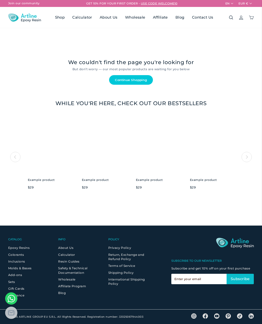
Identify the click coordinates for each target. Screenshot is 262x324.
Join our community (24, 3)
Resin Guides (68, 261)
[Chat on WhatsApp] (11, 298)
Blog (179, 17)
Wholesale (135, 17)
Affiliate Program (72, 286)
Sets (11, 282)
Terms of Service (121, 266)
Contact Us (202, 17)
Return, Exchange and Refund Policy (126, 257)
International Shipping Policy (126, 281)
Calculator (82, 17)
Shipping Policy (121, 273)
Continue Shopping (131, 80)
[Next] (247, 157)
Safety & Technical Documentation (72, 270)
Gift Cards (16, 289)
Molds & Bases (20, 268)
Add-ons (15, 275)
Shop (60, 17)
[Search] (231, 17)
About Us (108, 17)
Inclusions (16, 261)
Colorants (16, 255)
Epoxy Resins (19, 248)
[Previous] (15, 157)
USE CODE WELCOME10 (159, 3)
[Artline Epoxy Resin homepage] (24, 17)
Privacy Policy (119, 248)
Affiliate (160, 17)
